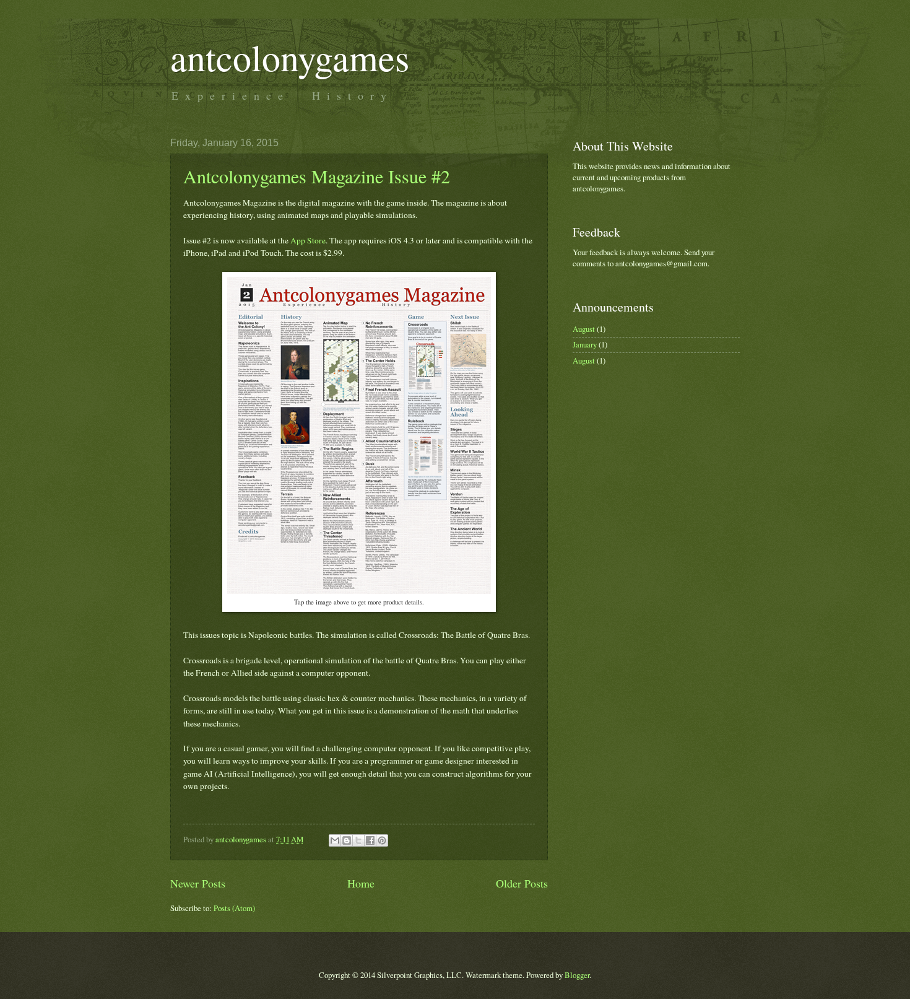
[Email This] (335, 840)
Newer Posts (197, 883)
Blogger (577, 974)
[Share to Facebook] (370, 840)
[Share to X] (358, 840)
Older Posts (522, 883)
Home (361, 883)
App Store (308, 240)
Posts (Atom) (234, 908)
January (585, 344)
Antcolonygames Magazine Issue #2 (316, 176)
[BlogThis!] (346, 840)
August (584, 328)
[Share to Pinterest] (382, 840)
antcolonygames (289, 57)
